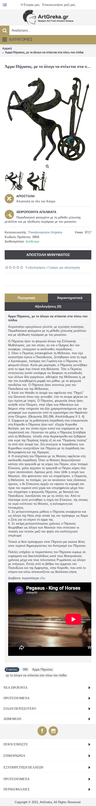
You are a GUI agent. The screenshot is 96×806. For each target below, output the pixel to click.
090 (25, 669)
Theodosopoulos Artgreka (45, 232)
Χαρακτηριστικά (69, 298)
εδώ (42, 578)
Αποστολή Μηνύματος (48, 255)
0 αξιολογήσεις (36, 267)
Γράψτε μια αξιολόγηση (64, 267)
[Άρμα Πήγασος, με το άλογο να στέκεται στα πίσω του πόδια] (48, 119)
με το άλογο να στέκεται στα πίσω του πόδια (36, 675)
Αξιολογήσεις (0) (48, 306)
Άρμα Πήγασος (42, 669)
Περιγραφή (26, 298)
